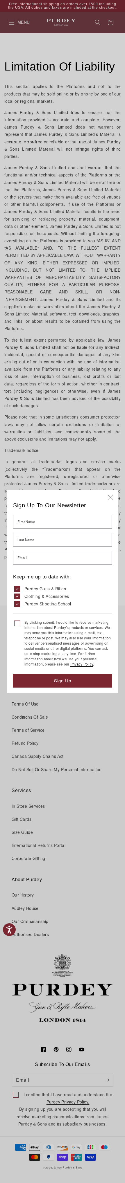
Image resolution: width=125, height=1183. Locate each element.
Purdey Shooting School (47, 604)
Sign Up (62, 680)
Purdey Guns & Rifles (45, 589)
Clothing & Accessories (46, 596)
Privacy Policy (81, 663)
